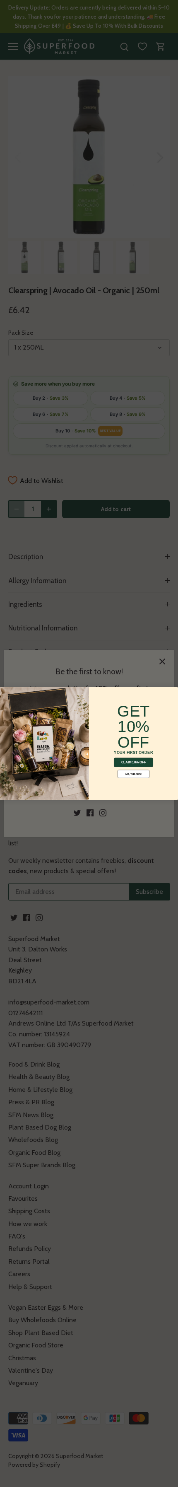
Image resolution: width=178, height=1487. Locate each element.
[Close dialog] (5, 692)
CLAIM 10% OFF (133, 762)
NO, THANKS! (133, 773)
